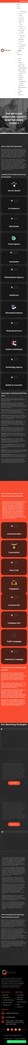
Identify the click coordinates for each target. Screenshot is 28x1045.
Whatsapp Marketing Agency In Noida (22, 87)
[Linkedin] (15, 1029)
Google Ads (21, 77)
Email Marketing (22, 81)
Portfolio (20, 91)
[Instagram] (11, 1029)
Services (20, 62)
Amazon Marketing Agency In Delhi (22, 69)
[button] (16, 1041)
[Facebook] (8, 1029)
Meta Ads (21, 79)
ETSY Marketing (22, 71)
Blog (19, 92)
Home (19, 58)
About (19, 60)
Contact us (20, 94)
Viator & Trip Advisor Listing (21, 65)
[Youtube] (19, 1029)
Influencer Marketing (20, 74)
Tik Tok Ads (21, 83)
